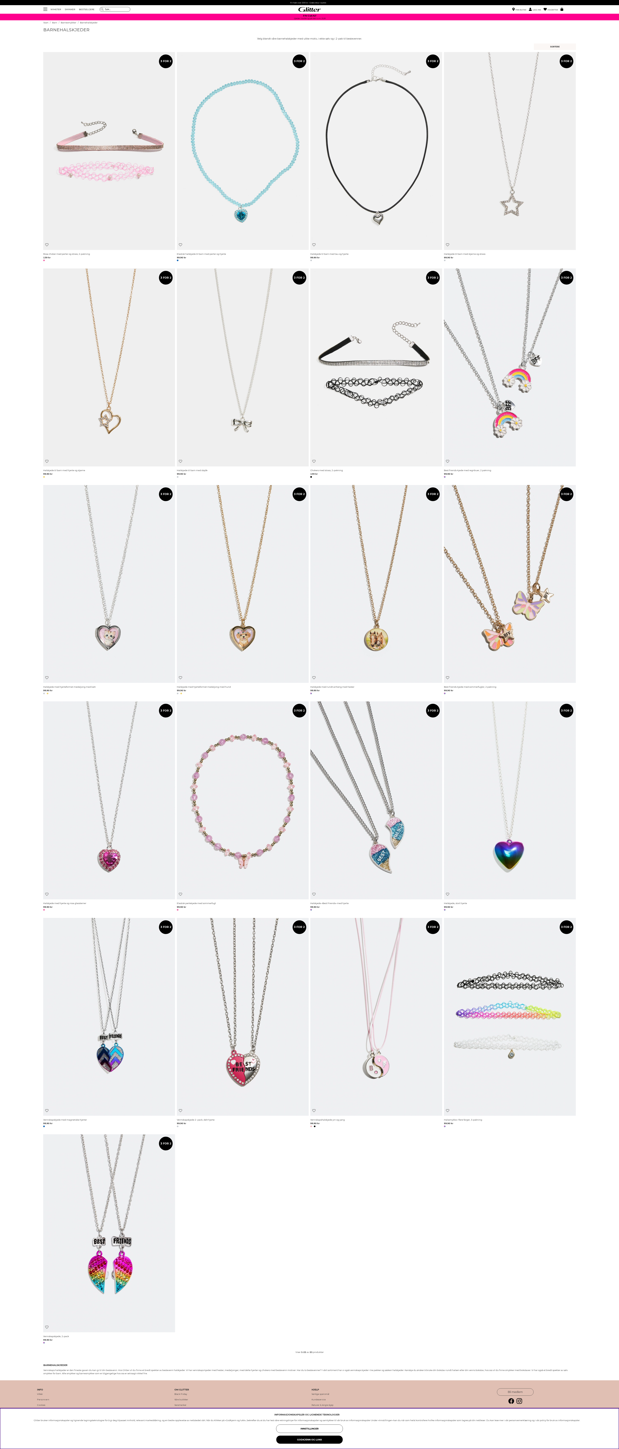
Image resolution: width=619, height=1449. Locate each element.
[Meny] (45, 9)
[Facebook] (511, 1403)
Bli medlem (515, 1392)
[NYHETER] (555, 47)
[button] (536, 9)
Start (45, 22)
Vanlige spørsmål (320, 1394)
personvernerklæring (520, 1420)
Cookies (41, 1405)
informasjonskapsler (569, 1420)
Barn (54, 22)
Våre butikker (181, 1400)
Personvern (43, 1400)
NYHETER (56, 9)
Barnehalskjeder (89, 22)
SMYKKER (70, 9)
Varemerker (180, 1405)
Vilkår (40, 1394)
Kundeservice (319, 1400)
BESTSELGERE (86, 9)
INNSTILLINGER (309, 1428)
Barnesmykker (68, 22)
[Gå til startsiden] (309, 9)
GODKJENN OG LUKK (309, 1439)
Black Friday (180, 1394)
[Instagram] (519, 1403)
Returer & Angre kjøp (323, 1405)
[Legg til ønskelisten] (46, 245)
